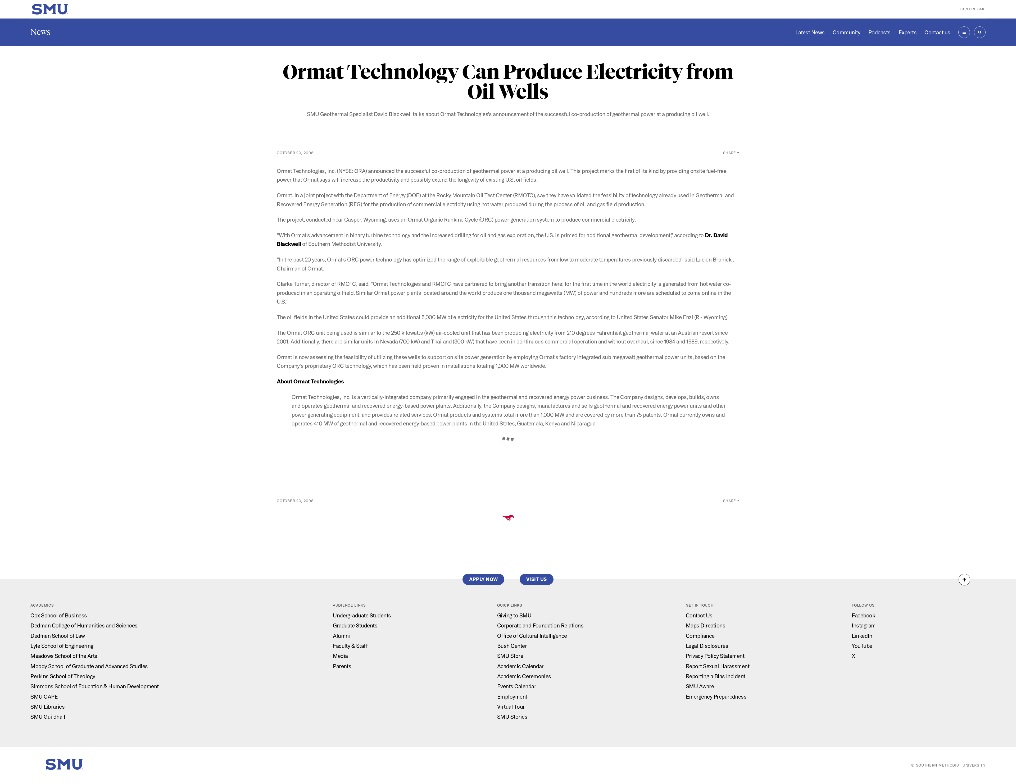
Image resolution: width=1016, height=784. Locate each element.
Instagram (864, 625)
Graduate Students (355, 625)
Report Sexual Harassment (717, 666)
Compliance (700, 635)
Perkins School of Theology (62, 676)
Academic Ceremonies (524, 676)
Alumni (341, 635)
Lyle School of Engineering (61, 645)
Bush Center (512, 645)
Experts (908, 32)
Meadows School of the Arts (63, 655)
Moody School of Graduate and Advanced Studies (89, 666)
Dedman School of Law (57, 635)
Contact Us (699, 615)
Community (846, 32)
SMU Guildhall (47, 716)
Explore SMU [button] (973, 9)
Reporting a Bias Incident (715, 676)
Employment (512, 696)
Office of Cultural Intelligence (532, 635)
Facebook (863, 615)
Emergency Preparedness (716, 696)
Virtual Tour (511, 706)
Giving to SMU (514, 615)
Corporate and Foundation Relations (540, 625)
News (40, 32)
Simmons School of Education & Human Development (94, 686)
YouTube (862, 645)
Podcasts (879, 32)
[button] (964, 579)
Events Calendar (516, 686)
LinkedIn (862, 635)
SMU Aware (700, 686)
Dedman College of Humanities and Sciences (83, 625)
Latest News (809, 32)
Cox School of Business (58, 615)
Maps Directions (705, 625)
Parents (342, 666)
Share (729, 152)
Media (340, 655)
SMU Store (510, 655)
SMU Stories (512, 716)
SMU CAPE (44, 696)
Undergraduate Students (362, 615)
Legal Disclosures (707, 645)
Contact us (937, 32)
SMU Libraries (47, 706)
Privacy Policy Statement (715, 655)
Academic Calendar (520, 666)
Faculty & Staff (350, 645)
